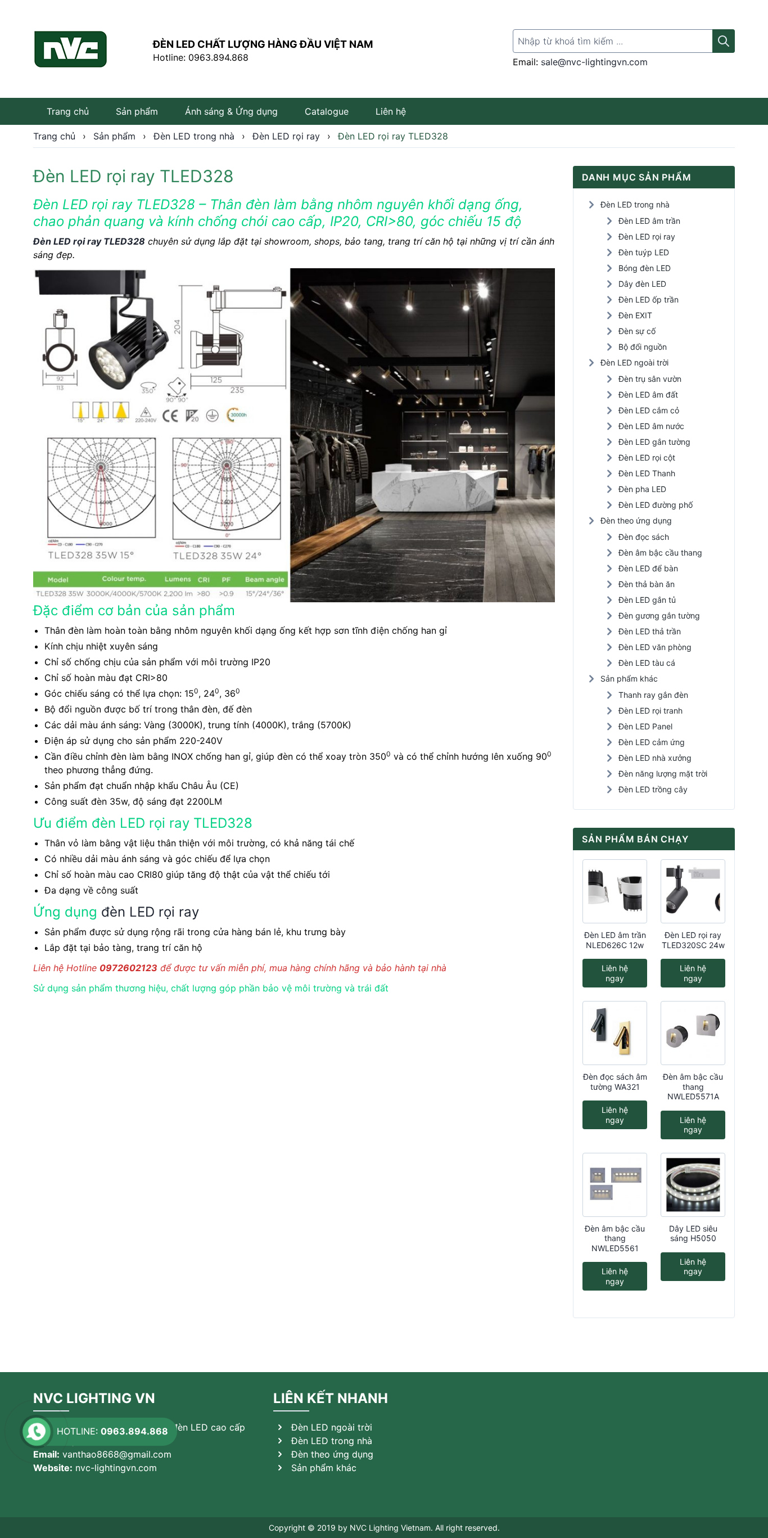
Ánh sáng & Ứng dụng (231, 111)
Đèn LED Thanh (646, 473)
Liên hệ (391, 111)
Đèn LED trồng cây (653, 789)
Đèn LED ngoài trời (634, 362)
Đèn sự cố (637, 331)
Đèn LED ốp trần (648, 299)
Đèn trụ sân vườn (649, 379)
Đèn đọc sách (643, 537)
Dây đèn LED (642, 283)
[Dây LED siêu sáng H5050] (693, 1184)
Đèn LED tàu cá (646, 662)
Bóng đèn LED (644, 268)
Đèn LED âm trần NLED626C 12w (615, 940)
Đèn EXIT (635, 315)
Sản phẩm (137, 111)
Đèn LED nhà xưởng (655, 758)
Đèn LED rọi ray (646, 236)
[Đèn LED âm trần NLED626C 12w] (615, 891)
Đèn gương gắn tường (659, 615)
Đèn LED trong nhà (635, 204)
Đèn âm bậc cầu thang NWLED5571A (693, 1086)
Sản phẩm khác (629, 678)
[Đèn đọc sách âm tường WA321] (615, 1033)
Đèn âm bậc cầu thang (660, 552)
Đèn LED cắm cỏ (648, 410)
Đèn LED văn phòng (655, 647)
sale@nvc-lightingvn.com (594, 61)
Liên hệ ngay (615, 973)
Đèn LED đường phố (655, 504)
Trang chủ (68, 111)
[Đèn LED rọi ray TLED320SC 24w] (693, 891)
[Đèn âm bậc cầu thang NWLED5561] (615, 1184)
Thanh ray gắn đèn (653, 695)
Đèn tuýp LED (643, 252)
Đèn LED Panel (645, 726)
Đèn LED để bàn (648, 568)
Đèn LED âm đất (648, 394)
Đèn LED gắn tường (654, 441)
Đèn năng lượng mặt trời (662, 773)
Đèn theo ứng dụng (636, 520)
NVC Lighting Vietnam (390, 1527)
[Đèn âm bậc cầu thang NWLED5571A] (693, 1033)
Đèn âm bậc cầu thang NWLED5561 (615, 1238)
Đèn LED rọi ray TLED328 (89, 241)
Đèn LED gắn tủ (647, 600)
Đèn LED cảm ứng (651, 742)
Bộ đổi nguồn (642, 346)
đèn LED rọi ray (150, 912)
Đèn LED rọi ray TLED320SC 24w (693, 940)
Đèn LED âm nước (651, 426)
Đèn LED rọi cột (646, 457)
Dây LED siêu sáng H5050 (693, 1233)
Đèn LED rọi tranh (650, 710)
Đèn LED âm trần (649, 220)
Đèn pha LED (642, 489)
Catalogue (327, 111)
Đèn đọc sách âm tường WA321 (615, 1082)
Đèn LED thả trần (649, 631)
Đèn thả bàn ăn (646, 584)
